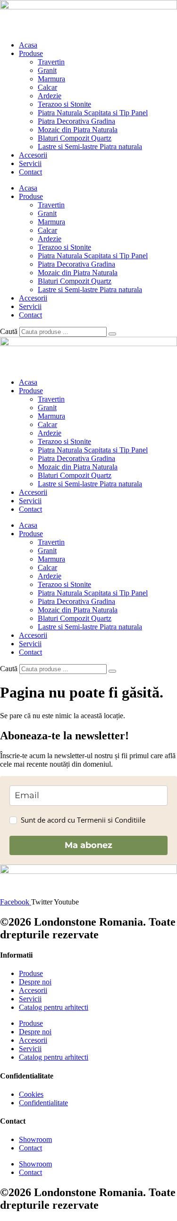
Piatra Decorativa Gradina (76, 121)
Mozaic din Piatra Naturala (78, 130)
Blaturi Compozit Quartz (74, 138)
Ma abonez (88, 845)
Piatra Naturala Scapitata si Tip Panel (93, 113)
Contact (30, 172)
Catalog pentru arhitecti (53, 1007)
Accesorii (33, 155)
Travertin (51, 62)
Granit (47, 70)
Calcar (47, 87)
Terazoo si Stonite (64, 104)
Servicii (30, 163)
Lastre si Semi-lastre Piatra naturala (90, 147)
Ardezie (49, 96)
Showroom (35, 1139)
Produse (31, 53)
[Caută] (112, 334)
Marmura (51, 79)
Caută (8, 331)
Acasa (28, 45)
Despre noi (35, 982)
